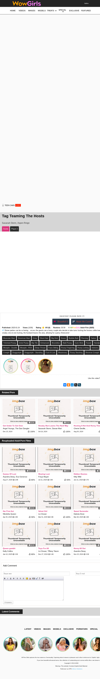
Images (47, 629)
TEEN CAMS (12, 205)
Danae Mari (57, 428)
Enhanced (44, 343)
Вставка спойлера (42, 578)
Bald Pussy (67, 343)
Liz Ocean (42, 514)
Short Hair (44, 338)
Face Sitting (53, 348)
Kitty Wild (77, 477)
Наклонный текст (7, 578)
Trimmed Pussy (9, 343)
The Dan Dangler (22, 428)
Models (57, 629)
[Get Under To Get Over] (19, 411)
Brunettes (56, 343)
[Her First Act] (19, 496)
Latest (27, 629)
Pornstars (82, 629)
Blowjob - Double (10, 348)
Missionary (62, 352)
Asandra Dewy (9, 477)
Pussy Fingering (67, 348)
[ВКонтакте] (64, 384)
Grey (35, 338)
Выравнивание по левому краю (17, 578)
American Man (24, 338)
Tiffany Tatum (53, 551)
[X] (75, 384)
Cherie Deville (79, 428)
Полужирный (4, 578)
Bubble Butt (73, 338)
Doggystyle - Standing (33, 352)
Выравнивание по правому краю (23, 578)
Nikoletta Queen (9, 514)
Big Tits (35, 343)
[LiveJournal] (79, 384)
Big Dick (54, 338)
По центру (20, 578)
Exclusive (69, 629)
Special (94, 629)
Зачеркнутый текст (13, 578)
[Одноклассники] (68, 384)
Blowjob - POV (26, 348)
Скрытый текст (33, 578)
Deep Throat (40, 348)
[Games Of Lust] (19, 459)
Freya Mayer (43, 477)
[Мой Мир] (72, 384)
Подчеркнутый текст (10, 578)
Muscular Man (9, 338)
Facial (88, 343)
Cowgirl (6, 352)
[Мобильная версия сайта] (3, 205)
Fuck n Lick (50, 352)
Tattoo (93, 338)
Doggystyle (16, 352)
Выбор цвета (30, 578)
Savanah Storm (9, 223)
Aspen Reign (23, 223)
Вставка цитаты (36, 578)
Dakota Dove (79, 514)
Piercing (84, 338)
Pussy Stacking (76, 352)
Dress (63, 338)
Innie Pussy (24, 343)
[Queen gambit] (19, 534)
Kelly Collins (8, 551)
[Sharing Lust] (54, 459)
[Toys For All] (54, 534)
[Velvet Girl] (54, 496)
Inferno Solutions (77, 669)
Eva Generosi (21, 477)
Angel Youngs (8, 428)
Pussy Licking (83, 348)
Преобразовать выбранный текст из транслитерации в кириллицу (39, 578)
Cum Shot (79, 343)
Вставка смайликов (27, 578)
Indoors (95, 348)
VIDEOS (37, 629)
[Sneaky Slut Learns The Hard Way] (54, 411)
